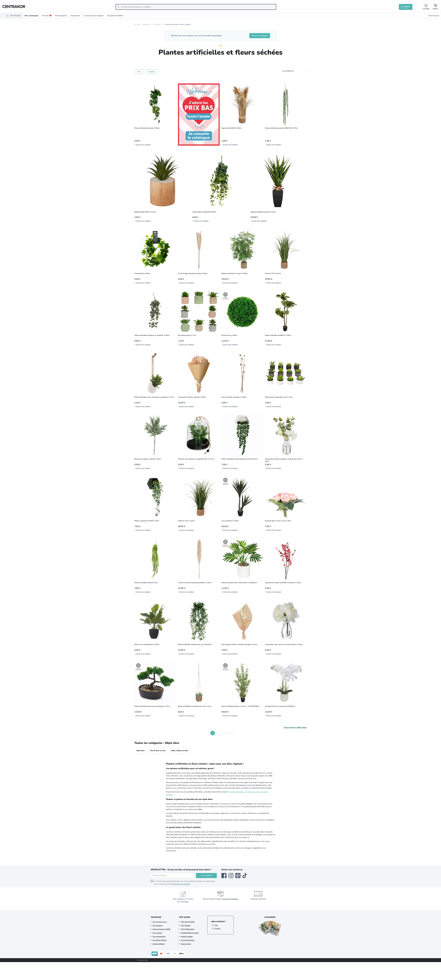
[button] (207, 733)
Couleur (151, 71)
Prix (139, 71)
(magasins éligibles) (230, 899)
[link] (198, 114)
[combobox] (196, 7)
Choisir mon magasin (143, 144)
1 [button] (212, 733)
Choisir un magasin (260, 35)
